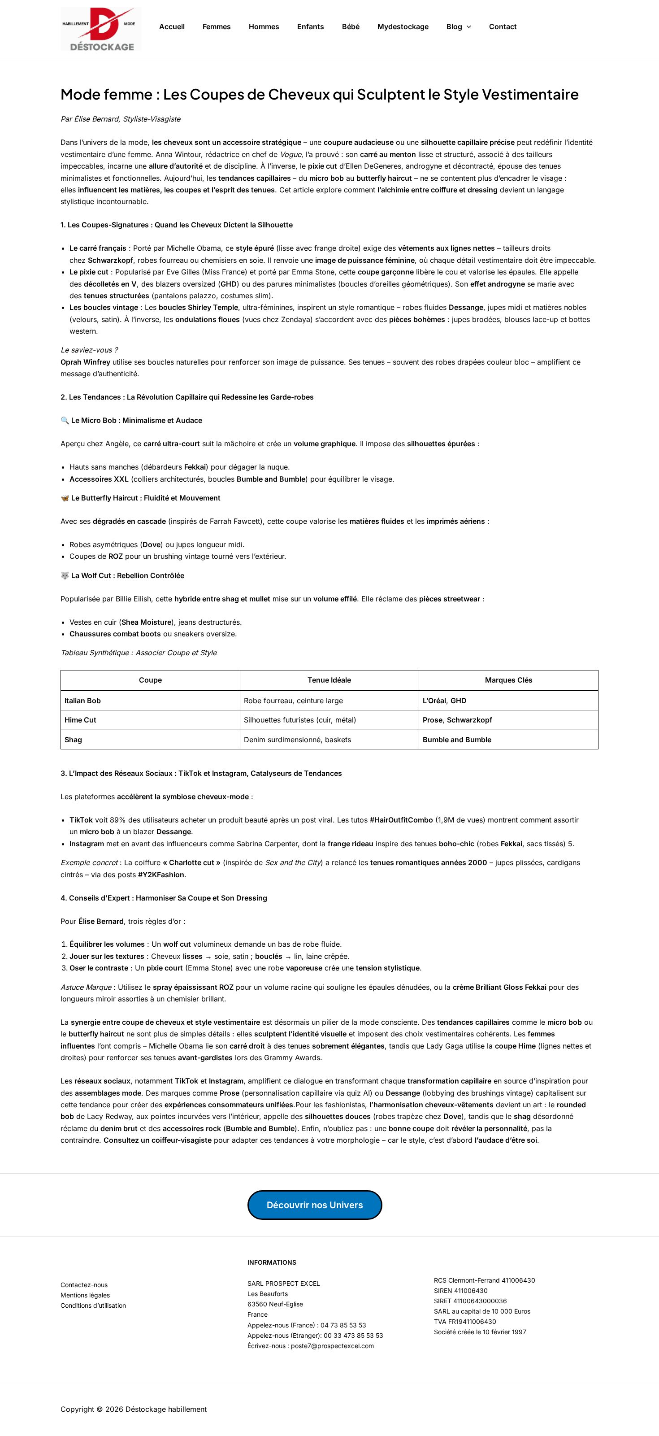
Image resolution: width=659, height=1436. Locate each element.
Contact (503, 26)
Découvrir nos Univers (315, 1205)
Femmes (217, 26)
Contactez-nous (84, 1284)
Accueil (172, 26)
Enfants (310, 26)
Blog (454, 26)
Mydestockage (403, 26)
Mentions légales (85, 1295)
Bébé (351, 26)
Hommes (264, 26)
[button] (466, 27)
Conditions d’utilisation (93, 1305)
